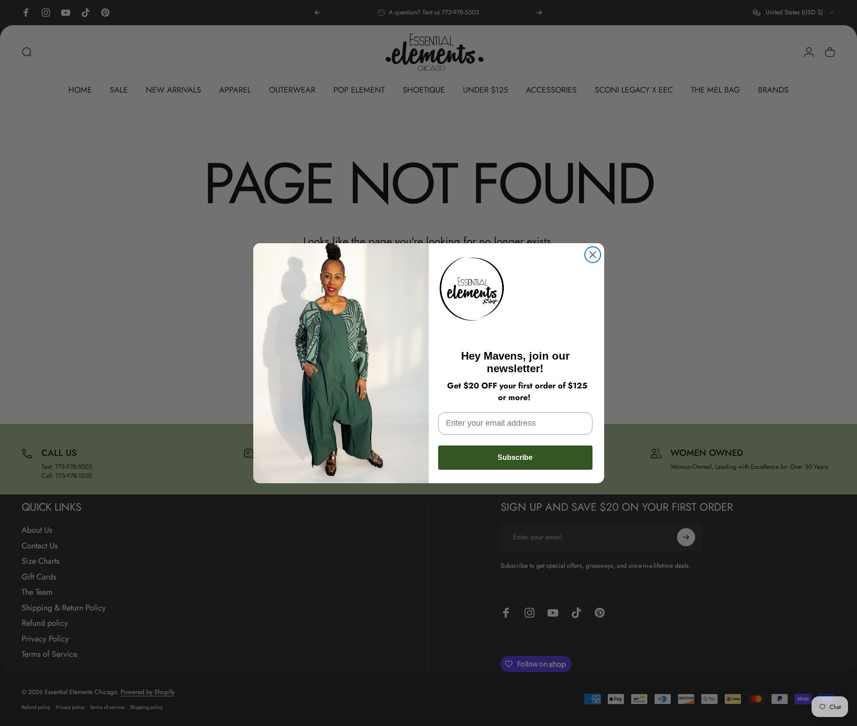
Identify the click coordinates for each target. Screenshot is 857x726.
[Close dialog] (593, 255)
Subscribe (515, 457)
